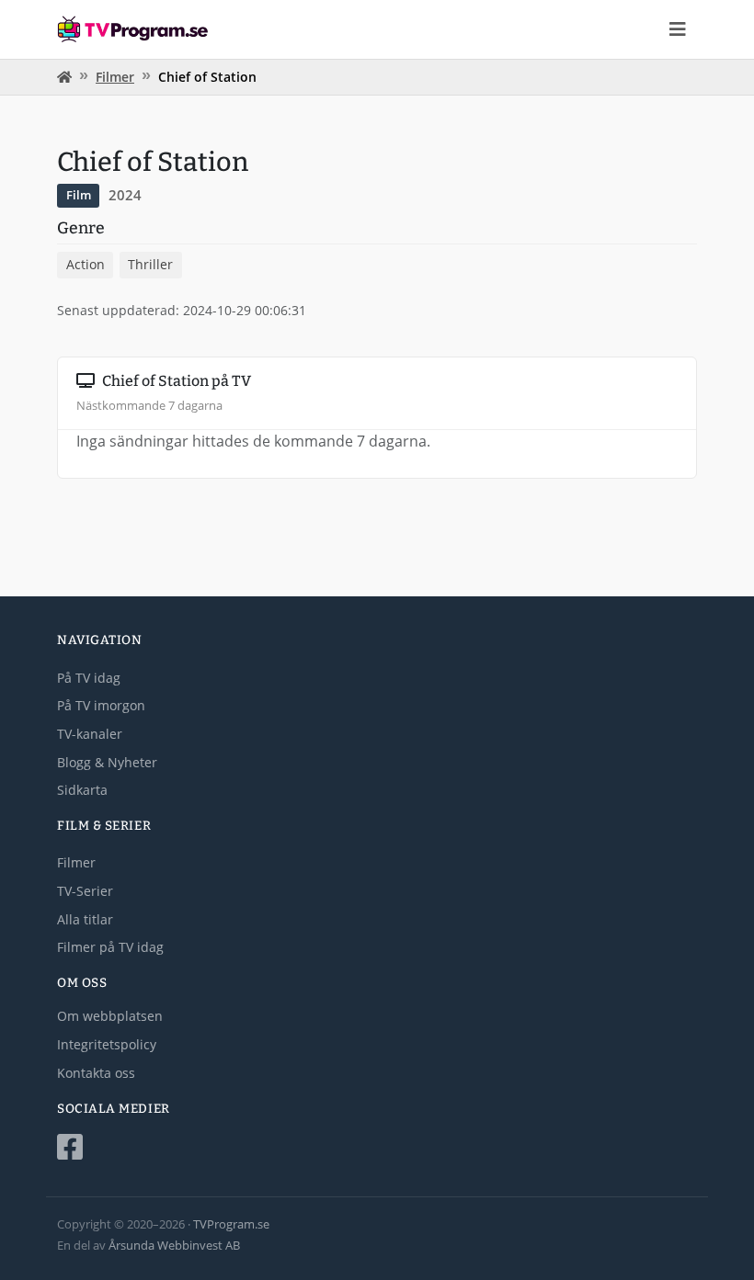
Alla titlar (85, 919)
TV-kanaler (89, 733)
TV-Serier (85, 891)
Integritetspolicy (106, 1044)
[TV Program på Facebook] (377, 1147)
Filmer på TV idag (110, 947)
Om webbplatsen (110, 1016)
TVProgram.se (231, 1224)
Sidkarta (82, 790)
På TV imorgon (101, 705)
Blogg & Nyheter (107, 762)
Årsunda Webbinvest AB (174, 1245)
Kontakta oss (96, 1073)
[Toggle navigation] (677, 29)
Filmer (115, 76)
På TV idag (88, 677)
